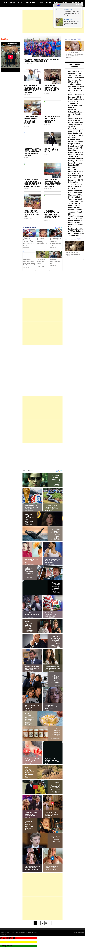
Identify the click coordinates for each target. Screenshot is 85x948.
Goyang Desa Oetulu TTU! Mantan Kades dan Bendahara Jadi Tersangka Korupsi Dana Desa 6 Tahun (75, 151)
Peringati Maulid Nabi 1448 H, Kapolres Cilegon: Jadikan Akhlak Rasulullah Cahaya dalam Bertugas (75, 183)
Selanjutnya (4, 39)
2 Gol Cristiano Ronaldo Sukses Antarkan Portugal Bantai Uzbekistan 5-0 (52, 119)
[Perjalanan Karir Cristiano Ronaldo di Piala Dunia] (52, 139)
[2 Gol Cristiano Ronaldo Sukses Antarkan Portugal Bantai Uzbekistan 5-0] (52, 107)
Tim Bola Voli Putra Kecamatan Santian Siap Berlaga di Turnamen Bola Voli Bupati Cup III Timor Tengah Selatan (52, 183)
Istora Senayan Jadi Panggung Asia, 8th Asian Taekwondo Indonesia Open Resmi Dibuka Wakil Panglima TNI (32, 89)
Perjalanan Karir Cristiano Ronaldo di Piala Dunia (51, 150)
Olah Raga (28, 56)
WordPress (81, 932)
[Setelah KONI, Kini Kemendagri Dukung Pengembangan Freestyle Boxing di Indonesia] (52, 76)
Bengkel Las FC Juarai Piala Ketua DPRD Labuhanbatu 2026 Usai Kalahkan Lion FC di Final (41, 60)
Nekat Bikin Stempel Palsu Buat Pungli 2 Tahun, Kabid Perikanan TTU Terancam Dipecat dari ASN (75, 162)
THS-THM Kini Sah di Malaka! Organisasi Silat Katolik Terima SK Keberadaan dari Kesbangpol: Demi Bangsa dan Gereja (75, 108)
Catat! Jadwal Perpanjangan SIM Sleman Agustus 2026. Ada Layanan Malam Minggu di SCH (75, 173)
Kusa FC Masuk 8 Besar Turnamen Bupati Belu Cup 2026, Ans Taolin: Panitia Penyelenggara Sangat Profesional (32, 151)
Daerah (12, 3)
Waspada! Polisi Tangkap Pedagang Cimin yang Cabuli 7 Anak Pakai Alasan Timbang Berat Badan (75, 121)
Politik (48, 3)
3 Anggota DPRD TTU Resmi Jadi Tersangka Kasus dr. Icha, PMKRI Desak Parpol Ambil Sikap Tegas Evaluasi (75, 207)
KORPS (56, 3)
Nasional (65, 3)
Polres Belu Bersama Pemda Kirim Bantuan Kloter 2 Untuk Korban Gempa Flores (76, 97)
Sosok (55, 145)
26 (46, 923)
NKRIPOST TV (75, 3)
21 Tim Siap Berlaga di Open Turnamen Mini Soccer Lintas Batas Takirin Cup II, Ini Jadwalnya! (31, 120)
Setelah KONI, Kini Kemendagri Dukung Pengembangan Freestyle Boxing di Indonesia (52, 88)
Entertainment (31, 3)
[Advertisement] (53, 21)
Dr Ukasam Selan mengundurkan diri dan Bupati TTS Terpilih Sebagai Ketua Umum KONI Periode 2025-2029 (52, 214)
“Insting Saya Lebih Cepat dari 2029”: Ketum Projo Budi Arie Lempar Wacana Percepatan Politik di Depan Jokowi (75, 220)
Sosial (41, 3)
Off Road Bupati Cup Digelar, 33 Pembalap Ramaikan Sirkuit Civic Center (31, 213)
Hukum (20, 3)
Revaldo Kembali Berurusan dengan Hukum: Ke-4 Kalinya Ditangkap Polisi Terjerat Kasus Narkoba (75, 132)
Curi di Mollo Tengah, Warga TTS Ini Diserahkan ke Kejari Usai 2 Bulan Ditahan (75, 142)
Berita (5, 3)
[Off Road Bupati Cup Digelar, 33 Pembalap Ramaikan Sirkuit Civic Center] (32, 201)
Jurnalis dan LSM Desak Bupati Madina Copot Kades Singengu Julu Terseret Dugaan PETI (76, 87)
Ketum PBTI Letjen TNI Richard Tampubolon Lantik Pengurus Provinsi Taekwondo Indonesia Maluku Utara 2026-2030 (32, 183)
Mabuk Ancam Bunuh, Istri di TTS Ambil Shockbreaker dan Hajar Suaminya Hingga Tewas (76, 232)
